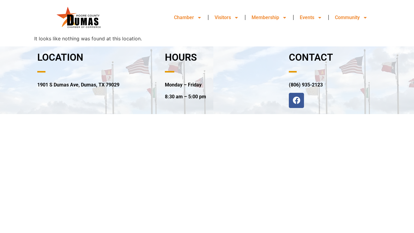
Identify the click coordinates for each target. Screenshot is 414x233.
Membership (265, 17)
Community (347, 17)
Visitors (223, 17)
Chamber (184, 17)
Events (307, 17)
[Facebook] (296, 100)
